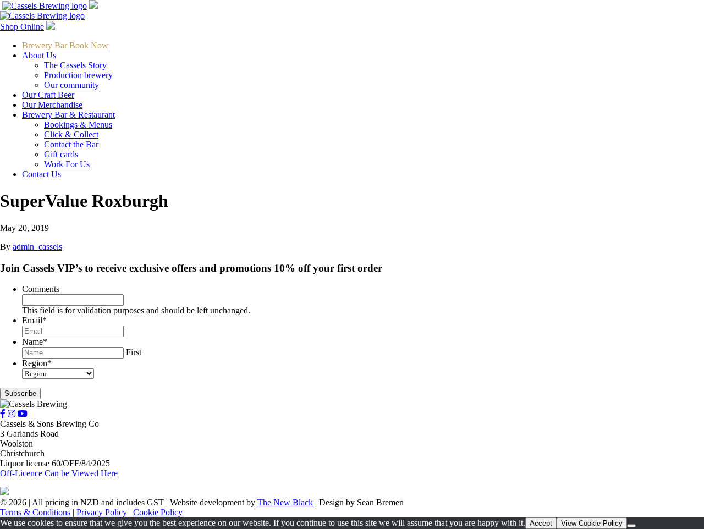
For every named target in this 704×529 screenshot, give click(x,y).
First (133, 352)
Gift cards (61, 154)
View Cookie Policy (592, 523)
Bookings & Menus (78, 124)
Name (34, 341)
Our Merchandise (52, 104)
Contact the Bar (71, 144)
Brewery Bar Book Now (65, 45)
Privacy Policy (101, 512)
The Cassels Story (75, 65)
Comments (40, 289)
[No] (631, 525)
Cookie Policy (158, 512)
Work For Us (67, 164)
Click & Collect (71, 134)
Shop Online (22, 26)
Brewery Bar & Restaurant (68, 114)
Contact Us (41, 174)
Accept (541, 523)
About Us (39, 55)
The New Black (285, 502)
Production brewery (78, 75)
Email (34, 320)
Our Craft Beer (48, 95)
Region (37, 363)
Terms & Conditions (35, 512)
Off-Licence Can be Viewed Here (59, 473)
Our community (71, 85)
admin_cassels (37, 246)
